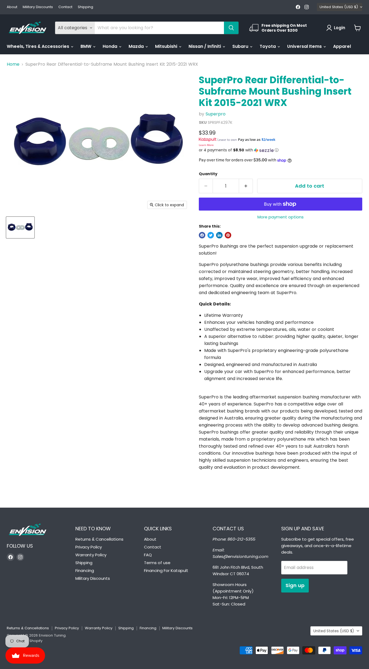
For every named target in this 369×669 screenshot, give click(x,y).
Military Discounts (38, 7)
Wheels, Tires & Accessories (38, 46)
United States (339, 6)
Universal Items (305, 46)
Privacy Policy (88, 547)
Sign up (295, 585)
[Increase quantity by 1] (246, 186)
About (12, 7)
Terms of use (157, 562)
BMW (86, 46)
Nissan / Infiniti (205, 46)
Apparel (342, 46)
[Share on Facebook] (202, 235)
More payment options (280, 217)
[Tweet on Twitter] (210, 235)
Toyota (268, 46)
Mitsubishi (166, 46)
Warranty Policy (90, 555)
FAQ (148, 555)
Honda (110, 46)
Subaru (240, 46)
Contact (65, 7)
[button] (280, 150)
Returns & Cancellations (99, 539)
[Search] (231, 28)
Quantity (208, 174)
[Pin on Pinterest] (228, 235)
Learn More (206, 145)
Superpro (216, 114)
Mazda (137, 46)
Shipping (85, 7)
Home (13, 64)
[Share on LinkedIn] (219, 235)
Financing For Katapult (166, 570)
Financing (84, 570)
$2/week (268, 139)
